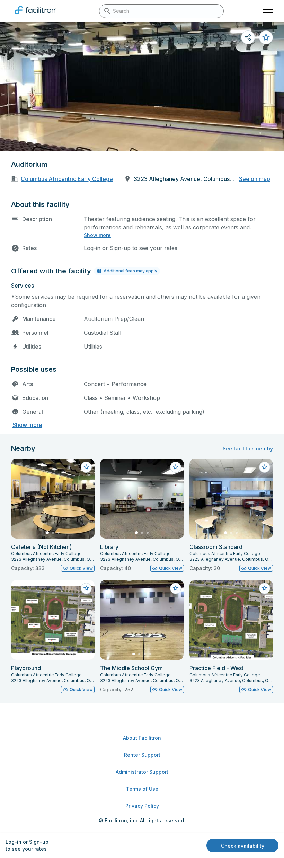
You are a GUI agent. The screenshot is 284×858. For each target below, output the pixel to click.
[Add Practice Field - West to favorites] (264, 588)
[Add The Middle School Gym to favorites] (175, 588)
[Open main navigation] (268, 11)
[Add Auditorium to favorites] (266, 37)
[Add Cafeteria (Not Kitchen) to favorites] (86, 467)
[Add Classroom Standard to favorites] (264, 467)
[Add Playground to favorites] (86, 588)
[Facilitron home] (35, 15)
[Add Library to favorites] (175, 467)
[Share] (248, 37)
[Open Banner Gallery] (142, 86)
